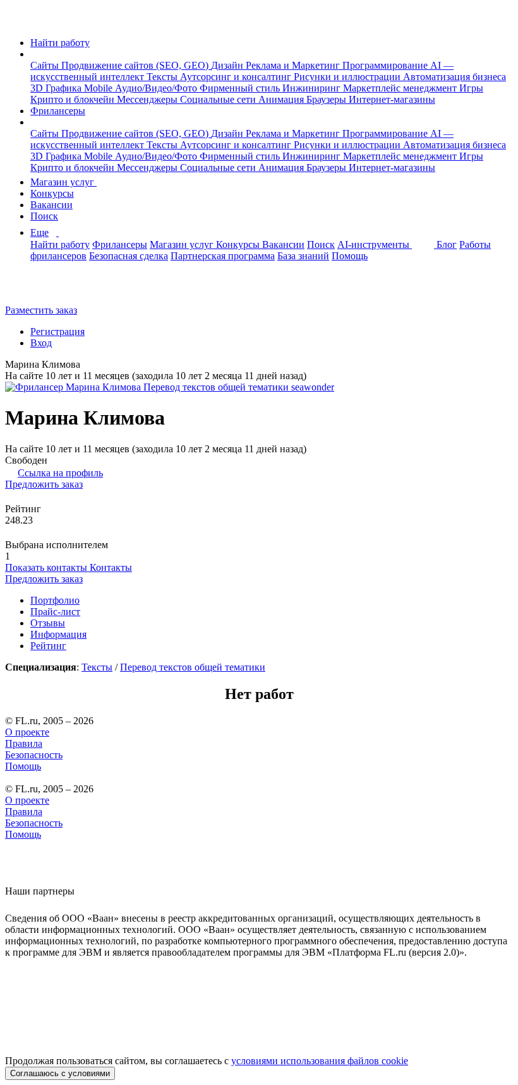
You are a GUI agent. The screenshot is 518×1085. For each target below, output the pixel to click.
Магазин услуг (63, 182)
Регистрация (57, 331)
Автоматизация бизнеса (454, 76)
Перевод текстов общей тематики (192, 667)
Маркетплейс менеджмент (401, 88)
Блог (447, 244)
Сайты (45, 65)
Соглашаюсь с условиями (60, 1073)
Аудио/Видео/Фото (157, 88)
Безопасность (34, 754)
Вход (41, 342)
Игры (471, 88)
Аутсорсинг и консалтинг (237, 76)
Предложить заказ (44, 484)
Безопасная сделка (128, 255)
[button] (34, 54)
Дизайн (228, 65)
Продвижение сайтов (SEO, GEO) (136, 65)
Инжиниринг (312, 88)
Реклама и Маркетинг (294, 65)
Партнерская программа (223, 255)
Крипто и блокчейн (73, 99)
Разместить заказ (41, 310)
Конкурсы (52, 193)
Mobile (99, 88)
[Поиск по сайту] (40, 288)
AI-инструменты (374, 244)
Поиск (44, 216)
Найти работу (60, 42)
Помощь (350, 255)
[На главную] (16, 21)
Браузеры (327, 99)
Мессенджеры (148, 99)
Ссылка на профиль (60, 472)
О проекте (27, 732)
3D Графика (57, 88)
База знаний (303, 255)
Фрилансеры (57, 110)
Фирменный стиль (241, 88)
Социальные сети (219, 99)
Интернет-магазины (392, 99)
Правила (23, 743)
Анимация (282, 99)
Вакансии (51, 204)
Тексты (163, 76)
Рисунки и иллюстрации (348, 76)
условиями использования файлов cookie (319, 1060)
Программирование (386, 65)
